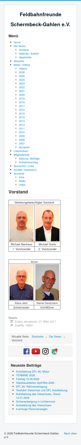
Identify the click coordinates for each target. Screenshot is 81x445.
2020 (22, 94)
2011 (22, 128)
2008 (22, 139)
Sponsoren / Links (24, 166)
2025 (22, 76)
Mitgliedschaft (21, 154)
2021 (22, 91)
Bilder (22, 181)
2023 (22, 83)
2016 (22, 109)
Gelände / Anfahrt (29, 53)
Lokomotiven (21, 151)
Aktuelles (19, 61)
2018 (22, 102)
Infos (21, 177)
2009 (22, 136)
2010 (22, 132)
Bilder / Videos (22, 64)
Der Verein (20, 46)
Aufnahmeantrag (28, 162)
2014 (22, 117)
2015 (22, 113)
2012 (22, 124)
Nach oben (70, 433)
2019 (22, 98)
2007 (22, 143)
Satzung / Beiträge (29, 158)
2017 (22, 106)
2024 (22, 79)
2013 (22, 121)
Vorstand (24, 49)
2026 (22, 72)
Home (17, 42)
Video (22, 184)
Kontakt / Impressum (25, 169)
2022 (22, 87)
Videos (23, 68)
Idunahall (24, 147)
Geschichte (25, 57)
